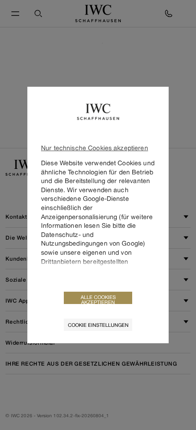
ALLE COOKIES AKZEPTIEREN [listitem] (98, 299)
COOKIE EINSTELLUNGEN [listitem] (98, 325)
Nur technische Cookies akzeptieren (94, 148)
